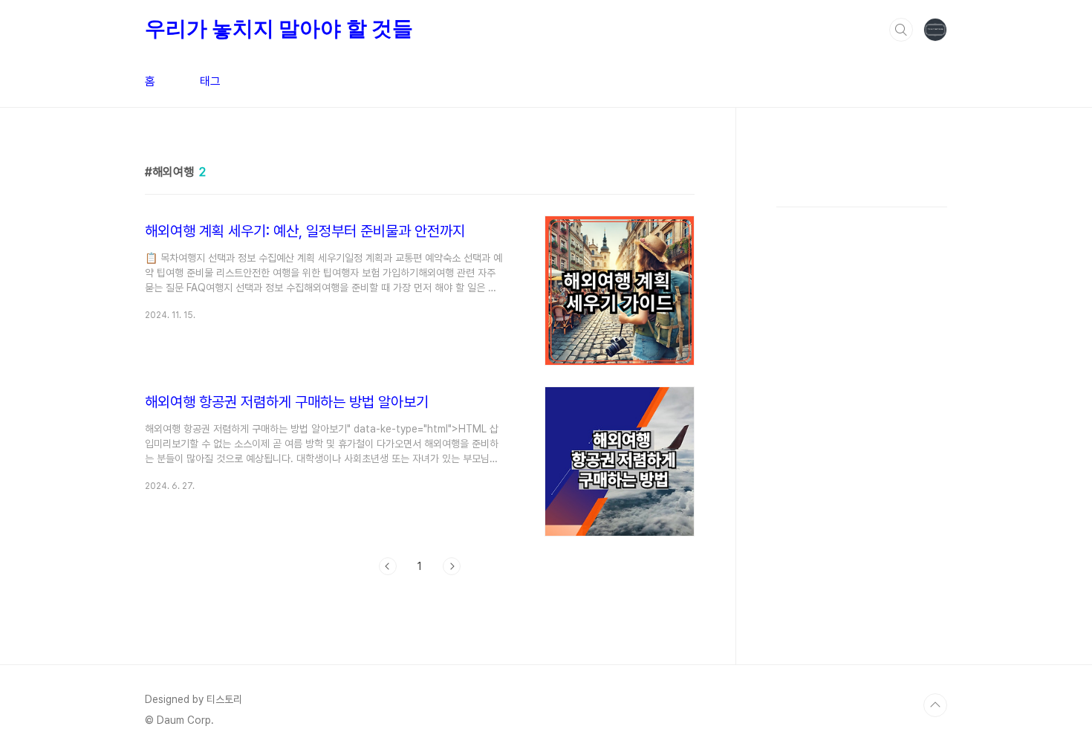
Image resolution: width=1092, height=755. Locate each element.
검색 (901, 30)
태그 (210, 81)
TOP (935, 705)
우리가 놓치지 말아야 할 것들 (279, 28)
